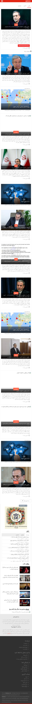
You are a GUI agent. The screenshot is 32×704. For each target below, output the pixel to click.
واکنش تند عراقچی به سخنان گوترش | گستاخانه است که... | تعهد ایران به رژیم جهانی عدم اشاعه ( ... (16, 295)
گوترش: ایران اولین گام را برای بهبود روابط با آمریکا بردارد (18, 73)
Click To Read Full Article (24, 45)
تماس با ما (25, 645)
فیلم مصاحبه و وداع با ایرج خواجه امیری (10, 584)
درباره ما (25, 643)
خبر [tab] (29, 6)
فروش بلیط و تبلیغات (23, 647)
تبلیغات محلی (24, 671)
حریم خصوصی (24, 684)
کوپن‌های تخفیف (23, 669)
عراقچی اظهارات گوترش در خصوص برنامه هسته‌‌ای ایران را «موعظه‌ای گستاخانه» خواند (16, 485)
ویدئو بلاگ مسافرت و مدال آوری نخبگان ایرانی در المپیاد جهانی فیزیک (10, 592)
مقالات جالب (26, 564)
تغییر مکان (25, 682)
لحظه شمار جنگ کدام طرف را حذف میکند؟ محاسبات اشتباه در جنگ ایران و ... (10, 577)
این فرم (8, 633)
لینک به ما (25, 649)
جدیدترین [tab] (17, 535)
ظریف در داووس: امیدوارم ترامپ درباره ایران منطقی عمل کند (17, 134)
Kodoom (4, 697)
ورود (26, 677)
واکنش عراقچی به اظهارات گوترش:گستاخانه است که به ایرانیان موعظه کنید (17, 27)
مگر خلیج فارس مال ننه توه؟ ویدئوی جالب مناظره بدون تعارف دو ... (11, 601)
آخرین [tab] (25, 6)
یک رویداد (25, 655)
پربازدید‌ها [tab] (27, 535)
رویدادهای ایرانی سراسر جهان (21, 106)
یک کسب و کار (24, 657)
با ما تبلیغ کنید (25, 201)
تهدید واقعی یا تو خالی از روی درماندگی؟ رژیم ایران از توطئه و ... (10, 568)
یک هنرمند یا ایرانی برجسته (21, 659)
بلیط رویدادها (24, 667)
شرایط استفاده (24, 686)
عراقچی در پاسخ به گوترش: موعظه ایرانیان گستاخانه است (18, 357)
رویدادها (25, 665)
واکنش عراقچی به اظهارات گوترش (22, 391)
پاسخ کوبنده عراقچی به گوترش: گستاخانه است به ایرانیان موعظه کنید (16, 261)
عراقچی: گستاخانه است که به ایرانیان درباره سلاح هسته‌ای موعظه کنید (16, 228)
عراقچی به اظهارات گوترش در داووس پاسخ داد (20, 168)
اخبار (28, 531)
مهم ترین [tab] (22, 535)
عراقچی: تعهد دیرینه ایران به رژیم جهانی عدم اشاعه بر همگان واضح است (16, 424)
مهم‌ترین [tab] (19, 6)
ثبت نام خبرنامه (24, 680)
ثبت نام (25, 679)
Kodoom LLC (8, 693)
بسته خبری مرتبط (26, 501)
